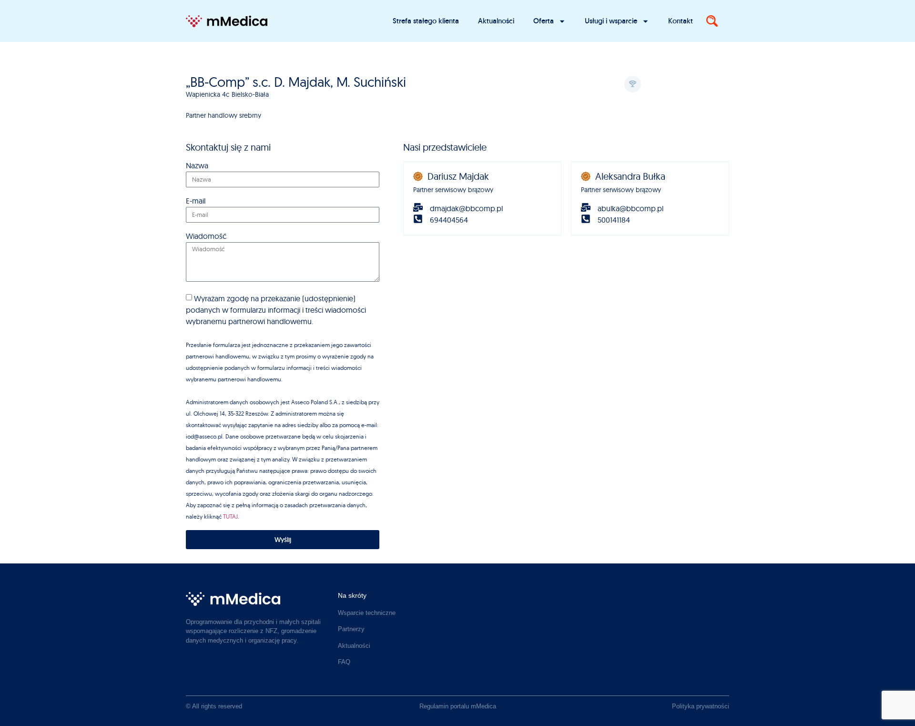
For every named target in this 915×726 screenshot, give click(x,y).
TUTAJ (230, 516)
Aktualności (496, 20)
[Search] (712, 21)
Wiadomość (206, 236)
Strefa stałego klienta (426, 20)
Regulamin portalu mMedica (457, 706)
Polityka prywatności (700, 706)
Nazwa (197, 166)
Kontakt (680, 20)
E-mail (195, 201)
